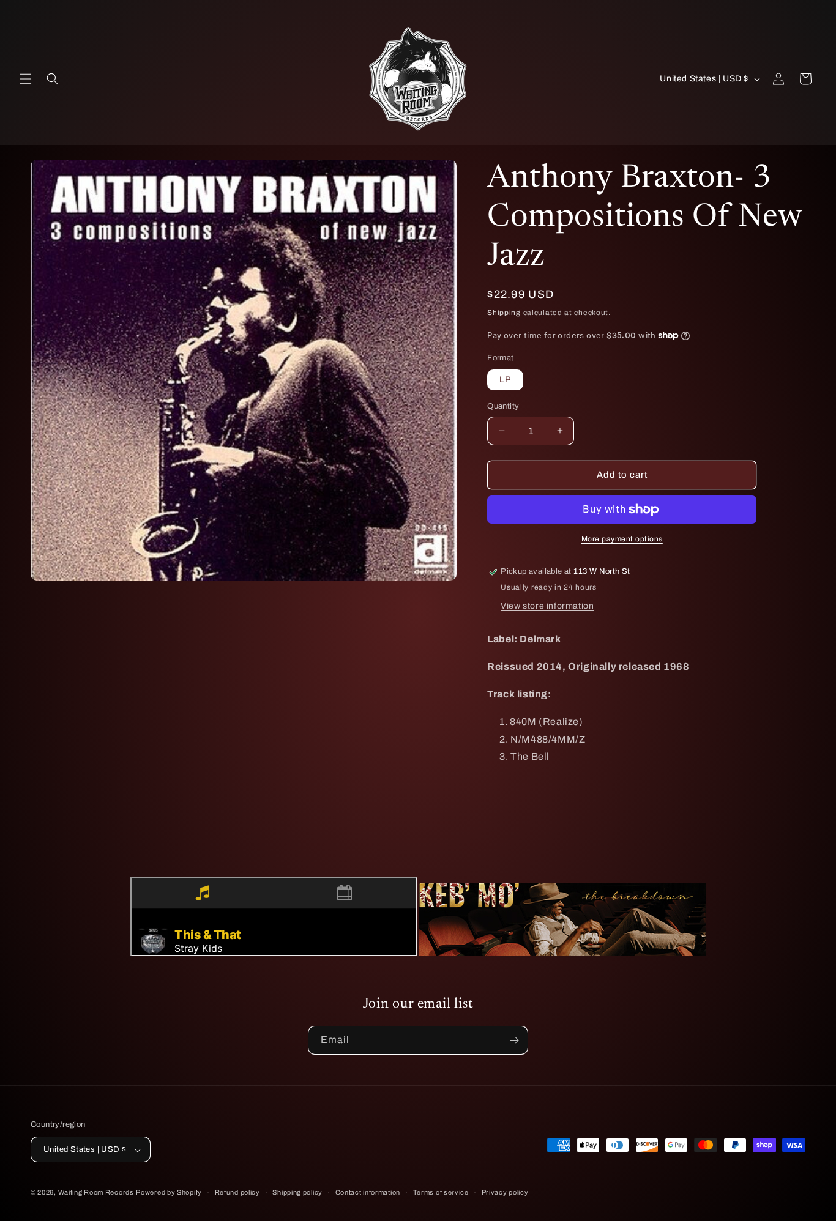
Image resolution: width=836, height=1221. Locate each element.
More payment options (622, 539)
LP (505, 379)
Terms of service (441, 1192)
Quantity (503, 406)
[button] (25, 78)
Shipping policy (297, 1192)
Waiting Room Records (96, 1193)
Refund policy (237, 1192)
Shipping (504, 312)
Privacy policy (505, 1192)
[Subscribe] (514, 1040)
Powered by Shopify (169, 1193)
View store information (547, 605)
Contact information (367, 1192)
